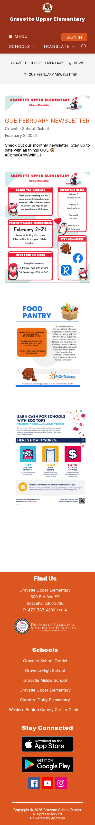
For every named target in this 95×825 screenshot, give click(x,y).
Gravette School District (45, 660)
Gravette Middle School (45, 680)
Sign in (74, 37)
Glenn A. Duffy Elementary (45, 699)
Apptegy (58, 818)
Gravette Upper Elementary (37, 63)
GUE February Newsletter (53, 74)
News (79, 63)
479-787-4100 (41, 609)
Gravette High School (45, 670)
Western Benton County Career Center (45, 709)
